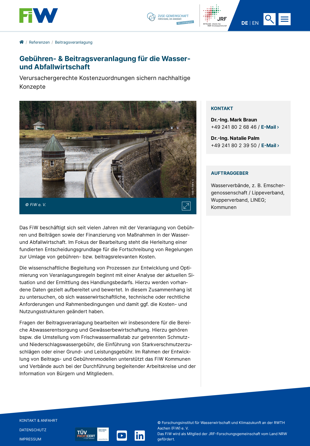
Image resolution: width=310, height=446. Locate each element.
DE (244, 23)
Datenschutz (32, 430)
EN (255, 23)
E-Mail (268, 127)
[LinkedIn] (140, 436)
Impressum (30, 439)
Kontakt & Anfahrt (38, 420)
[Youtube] (122, 436)
